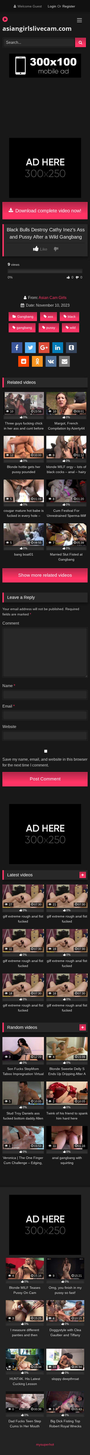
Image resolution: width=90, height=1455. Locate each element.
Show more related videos (45, 575)
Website (9, 727)
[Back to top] (75, 1440)
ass (50, 316)
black (72, 316)
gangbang (24, 327)
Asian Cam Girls (52, 298)
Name (8, 686)
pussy (50, 327)
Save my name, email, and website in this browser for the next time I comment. (44, 762)
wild (73, 327)
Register (68, 6)
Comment (10, 623)
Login (52, 6)
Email (8, 706)
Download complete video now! (47, 210)
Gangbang (25, 316)
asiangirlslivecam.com (31, 28)
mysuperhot (45, 1444)
